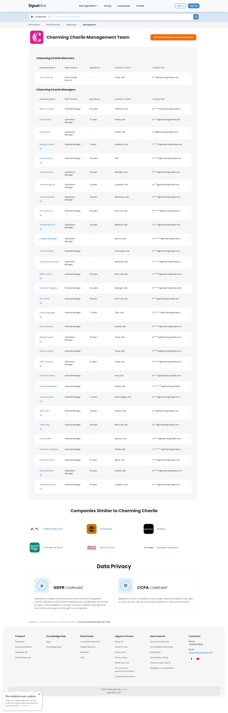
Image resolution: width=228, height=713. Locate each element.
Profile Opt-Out (122, 662)
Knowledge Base (53, 647)
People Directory (88, 647)
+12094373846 (196, 644)
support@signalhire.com (201, 652)
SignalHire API (21, 652)
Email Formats (53, 24)
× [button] (39, 694)
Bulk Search (155, 652)
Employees (71, 24)
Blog (48, 641)
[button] (50, 77)
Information (34, 24)
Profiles (140, 5)
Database (19, 641)
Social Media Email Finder (161, 647)
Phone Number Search (160, 662)
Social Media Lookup (159, 657)
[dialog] (22, 700)
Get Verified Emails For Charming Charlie (173, 37)
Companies (123, 5)
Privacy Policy (121, 657)
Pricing (107, 5)
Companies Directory (90, 641)
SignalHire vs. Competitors (162, 668)
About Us (119, 641)
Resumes (84, 652)
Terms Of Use (121, 647)
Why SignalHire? (87, 5)
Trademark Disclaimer (125, 676)
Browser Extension (23, 647)
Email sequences (23, 657)
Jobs (82, 657)
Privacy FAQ (120, 652)
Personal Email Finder (159, 641)
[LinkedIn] (41, 148)
